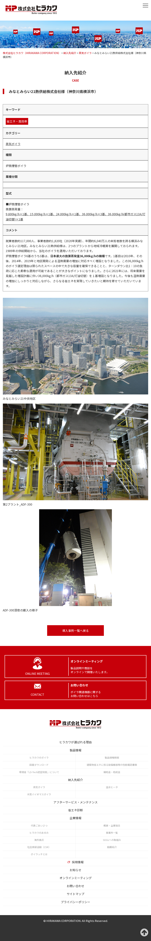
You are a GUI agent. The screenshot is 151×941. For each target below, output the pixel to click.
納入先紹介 (75, 779)
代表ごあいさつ (39, 825)
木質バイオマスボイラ (39, 794)
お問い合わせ (75, 886)
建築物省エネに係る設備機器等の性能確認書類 (112, 764)
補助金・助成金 (111, 772)
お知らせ (75, 870)
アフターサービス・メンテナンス (75, 802)
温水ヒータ (112, 787)
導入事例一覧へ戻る (75, 630)
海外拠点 (39, 840)
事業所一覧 (112, 832)
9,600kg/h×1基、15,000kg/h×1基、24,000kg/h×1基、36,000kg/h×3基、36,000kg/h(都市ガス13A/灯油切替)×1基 (75, 216)
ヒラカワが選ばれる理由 (75, 742)
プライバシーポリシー (75, 902)
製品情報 (75, 750)
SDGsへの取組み (112, 840)
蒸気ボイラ (13, 144)
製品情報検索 (112, 757)
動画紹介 (112, 847)
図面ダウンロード (39, 764)
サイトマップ (75, 894)
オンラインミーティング (75, 878)
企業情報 (75, 818)
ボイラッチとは (39, 854)
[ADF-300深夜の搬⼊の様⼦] (75, 557)
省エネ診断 (75, 810)
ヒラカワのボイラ (39, 757)
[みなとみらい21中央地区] (75, 346)
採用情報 (78, 862)
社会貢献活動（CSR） (39, 847)
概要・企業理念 (111, 825)
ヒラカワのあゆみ (39, 832)
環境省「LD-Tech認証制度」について (39, 772)
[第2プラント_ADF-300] (75, 451)
